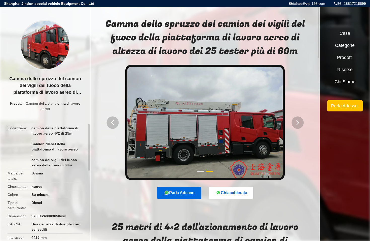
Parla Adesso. (182, 193)
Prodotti (16, 103)
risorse (345, 69)
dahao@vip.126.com (308, 4)
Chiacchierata (234, 193)
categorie (345, 45)
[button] (112, 122)
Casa (345, 33)
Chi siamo (345, 81)
